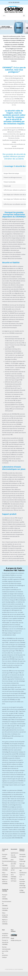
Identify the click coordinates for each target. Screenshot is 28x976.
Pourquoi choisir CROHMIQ (4, 856)
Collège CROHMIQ (22, 891)
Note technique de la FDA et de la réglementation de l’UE (14, 865)
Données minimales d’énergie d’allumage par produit (22, 883)
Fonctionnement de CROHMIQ (5, 863)
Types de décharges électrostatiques (22, 866)
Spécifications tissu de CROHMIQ (14, 855)
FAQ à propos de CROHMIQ (5, 875)
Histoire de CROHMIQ (5, 869)
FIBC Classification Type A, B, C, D (22, 874)
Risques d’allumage (22, 860)
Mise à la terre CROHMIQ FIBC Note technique (13, 877)
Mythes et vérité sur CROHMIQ (4, 881)
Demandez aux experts (22, 855)
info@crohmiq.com (16, 940)
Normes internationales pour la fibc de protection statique (5, 952)
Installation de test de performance (5, 936)
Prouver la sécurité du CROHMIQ (5, 942)
